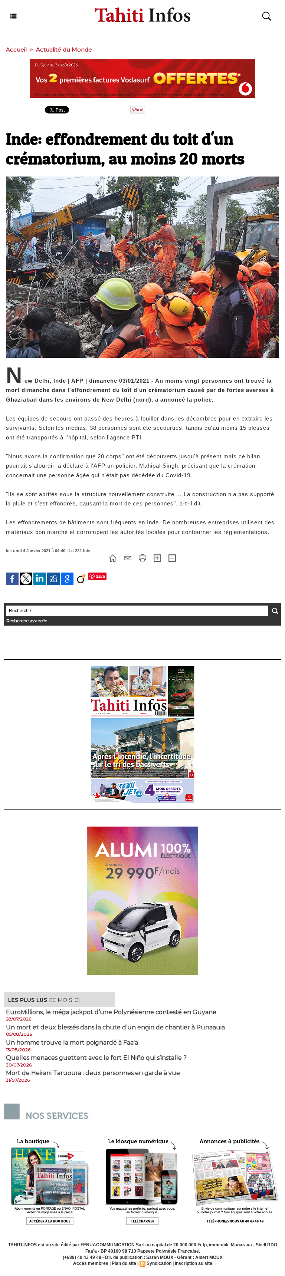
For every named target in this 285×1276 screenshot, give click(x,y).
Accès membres (90, 1263)
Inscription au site (193, 1263)
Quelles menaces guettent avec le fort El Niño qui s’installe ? (96, 1058)
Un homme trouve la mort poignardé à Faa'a (72, 1042)
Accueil (16, 49)
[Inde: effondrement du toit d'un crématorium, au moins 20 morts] (142, 179)
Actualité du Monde (64, 49)
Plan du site (124, 1263)
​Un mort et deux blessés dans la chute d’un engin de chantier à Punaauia (115, 1027)
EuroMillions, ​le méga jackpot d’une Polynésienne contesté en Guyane (111, 1012)
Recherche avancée (26, 620)
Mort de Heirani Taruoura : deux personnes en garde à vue (93, 1073)
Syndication (159, 1263)
